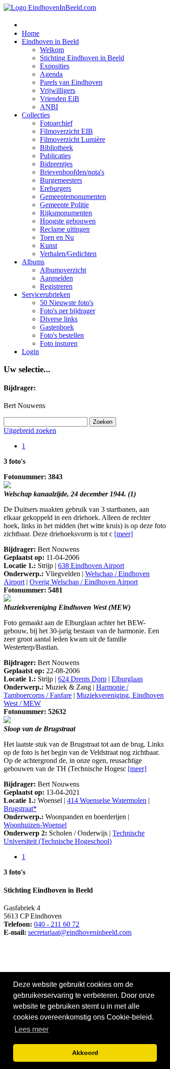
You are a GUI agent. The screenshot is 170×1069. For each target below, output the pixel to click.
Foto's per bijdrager (67, 311)
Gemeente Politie (64, 205)
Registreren (56, 286)
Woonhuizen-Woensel (35, 825)
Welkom (52, 49)
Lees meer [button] (32, 1029)
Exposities (54, 66)
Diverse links (59, 319)
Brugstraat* (20, 808)
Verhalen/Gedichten (68, 254)
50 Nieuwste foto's (66, 302)
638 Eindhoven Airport (91, 565)
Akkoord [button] (85, 1052)
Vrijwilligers (57, 90)
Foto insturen (59, 343)
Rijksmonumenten (66, 213)
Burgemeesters (61, 180)
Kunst (48, 245)
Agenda (51, 74)
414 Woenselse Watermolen (106, 800)
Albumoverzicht (63, 270)
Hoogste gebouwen (68, 221)
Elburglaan (127, 679)
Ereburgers (55, 188)
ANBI (49, 107)
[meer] (123, 534)
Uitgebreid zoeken (30, 430)
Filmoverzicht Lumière (72, 139)
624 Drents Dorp (82, 679)
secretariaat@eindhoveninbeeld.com (79, 932)
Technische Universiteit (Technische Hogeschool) (74, 837)
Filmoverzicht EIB (66, 131)
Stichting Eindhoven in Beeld (82, 58)
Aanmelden (56, 278)
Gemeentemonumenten (73, 196)
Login (30, 351)
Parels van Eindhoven (71, 82)
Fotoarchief (56, 123)
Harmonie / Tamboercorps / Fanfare (66, 691)
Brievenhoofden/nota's (72, 172)
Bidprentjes (56, 164)
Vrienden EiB (59, 98)
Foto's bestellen (62, 335)
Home (30, 33)
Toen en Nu (57, 237)
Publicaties (55, 156)
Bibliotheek (56, 147)
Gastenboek (57, 327)
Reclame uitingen (65, 229)
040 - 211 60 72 (56, 924)
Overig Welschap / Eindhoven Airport (83, 582)
